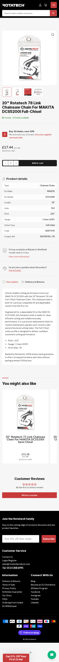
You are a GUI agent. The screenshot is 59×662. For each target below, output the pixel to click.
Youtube (35, 599)
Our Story (7, 595)
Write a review (29, 495)
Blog (33, 581)
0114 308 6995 (15, 567)
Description (12, 281)
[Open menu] (54, 5)
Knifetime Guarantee (12, 592)
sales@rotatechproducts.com (16, 564)
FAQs (4, 599)
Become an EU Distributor (43, 584)
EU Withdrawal (9, 606)
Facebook (35, 592)
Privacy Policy (9, 588)
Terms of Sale (8, 584)
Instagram (36, 595)
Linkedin (35, 602)
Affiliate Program (39, 588)
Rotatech (32, 639)
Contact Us (7, 557)
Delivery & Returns (34, 281)
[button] (16, 658)
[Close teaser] (30, 652)
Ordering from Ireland (12, 602)
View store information (19, 256)
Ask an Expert (15, 270)
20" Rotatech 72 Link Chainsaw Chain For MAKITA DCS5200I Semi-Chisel (25, 439)
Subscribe (49, 538)
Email (6, 532)
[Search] (53, 13)
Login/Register (9, 560)
